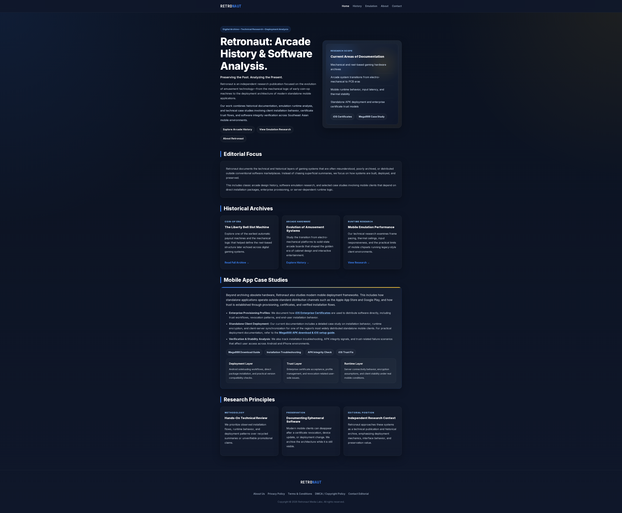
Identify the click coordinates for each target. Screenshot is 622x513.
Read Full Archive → (237, 262)
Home (345, 6)
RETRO (231, 6)
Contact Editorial (358, 493)
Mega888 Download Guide (244, 352)
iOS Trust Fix (345, 352)
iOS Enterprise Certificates (312, 313)
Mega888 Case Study (372, 116)
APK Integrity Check (320, 352)
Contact (397, 6)
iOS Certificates (342, 116)
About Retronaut (233, 138)
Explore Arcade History (237, 129)
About (384, 6)
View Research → (359, 262)
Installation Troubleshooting (284, 352)
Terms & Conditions (300, 493)
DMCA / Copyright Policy (330, 493)
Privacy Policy (276, 493)
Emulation (371, 6)
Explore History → (297, 262)
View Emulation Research (275, 129)
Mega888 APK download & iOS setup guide (306, 332)
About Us (259, 493)
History (357, 6)
